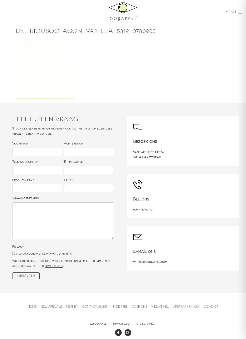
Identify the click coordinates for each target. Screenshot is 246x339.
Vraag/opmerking (25, 198)
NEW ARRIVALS (51, 306)
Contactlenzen (95, 306)
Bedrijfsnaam (23, 180)
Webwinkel (160, 306)
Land (68, 180)
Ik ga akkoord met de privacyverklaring (44, 253)
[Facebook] (118, 332)
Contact (211, 306)
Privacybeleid (121, 324)
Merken (72, 306)
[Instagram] (128, 332)
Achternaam (74, 143)
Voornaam (21, 143)
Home (32, 306)
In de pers (120, 306)
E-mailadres (74, 161)
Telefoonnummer (25, 161)
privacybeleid (54, 265)
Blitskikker (148, 324)
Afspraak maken (186, 306)
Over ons (139, 306)
